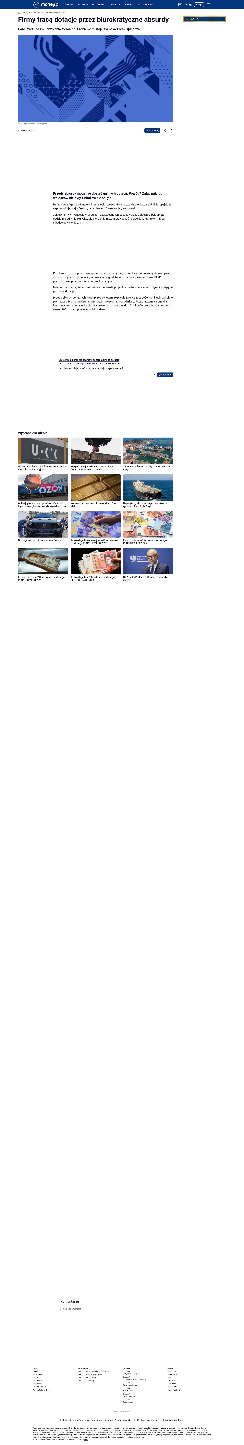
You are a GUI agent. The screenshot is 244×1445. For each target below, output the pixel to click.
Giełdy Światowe (173, 1390)
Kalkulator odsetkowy (86, 1381)
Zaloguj (199, 5)
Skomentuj (153, 130)
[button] (188, 4)
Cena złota (171, 1371)
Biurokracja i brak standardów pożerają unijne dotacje (89, 359)
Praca (128, 5)
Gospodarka (144, 5)
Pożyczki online (128, 1391)
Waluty (81, 5)
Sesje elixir (171, 1381)
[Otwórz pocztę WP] (180, 4)
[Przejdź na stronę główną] (36, 6)
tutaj (86, 1439)
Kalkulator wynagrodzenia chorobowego (93, 1371)
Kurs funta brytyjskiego (41, 1390)
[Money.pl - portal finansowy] (52, 4)
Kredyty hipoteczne (130, 1385)
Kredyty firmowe (129, 1396)
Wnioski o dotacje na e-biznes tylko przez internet (92, 363)
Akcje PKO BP (172, 1374)
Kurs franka (37, 1381)
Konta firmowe (128, 1402)
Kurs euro (36, 1378)
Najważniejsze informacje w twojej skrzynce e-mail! (93, 368)
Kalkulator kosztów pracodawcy (90, 1374)
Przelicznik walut (39, 1387)
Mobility (115, 5)
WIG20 (170, 1378)
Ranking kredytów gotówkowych (135, 1380)
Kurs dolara (37, 1384)
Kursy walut (37, 1374)
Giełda (67, 5)
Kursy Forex (172, 1384)
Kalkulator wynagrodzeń (87, 1378)
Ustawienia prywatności (171, 1420)
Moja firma (98, 5)
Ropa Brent (171, 1387)
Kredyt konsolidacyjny (131, 1374)
